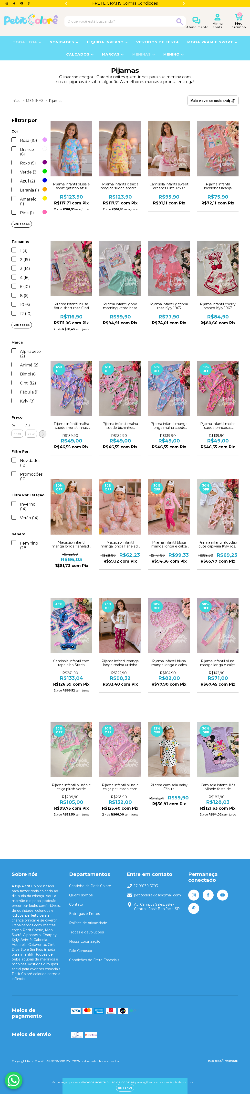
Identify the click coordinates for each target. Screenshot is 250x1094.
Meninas (142, 54)
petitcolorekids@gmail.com (157, 895)
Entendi (125, 1087)
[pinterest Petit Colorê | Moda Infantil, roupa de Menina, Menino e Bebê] (29, 3)
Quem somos (81, 895)
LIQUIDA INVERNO (106, 42)
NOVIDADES (62, 42)
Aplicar (42, 434)
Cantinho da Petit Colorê (90, 886)
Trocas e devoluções (86, 932)
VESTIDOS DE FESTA (157, 42)
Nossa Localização (84, 941)
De (13, 425)
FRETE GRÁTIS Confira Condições (125, 3)
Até (27, 425)
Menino (172, 54)
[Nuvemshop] (223, 1061)
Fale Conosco (80, 951)
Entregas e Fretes (84, 914)
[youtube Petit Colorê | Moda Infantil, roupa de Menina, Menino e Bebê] (22, 3)
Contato (76, 904)
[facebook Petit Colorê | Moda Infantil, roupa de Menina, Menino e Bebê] (14, 3)
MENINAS (34, 100)
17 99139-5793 (146, 886)
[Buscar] (179, 21)
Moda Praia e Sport (210, 42)
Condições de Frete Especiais (94, 960)
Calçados (78, 54)
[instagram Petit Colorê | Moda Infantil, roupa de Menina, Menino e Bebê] (7, 3)
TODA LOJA (25, 42)
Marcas (111, 54)
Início (16, 100)
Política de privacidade (88, 923)
